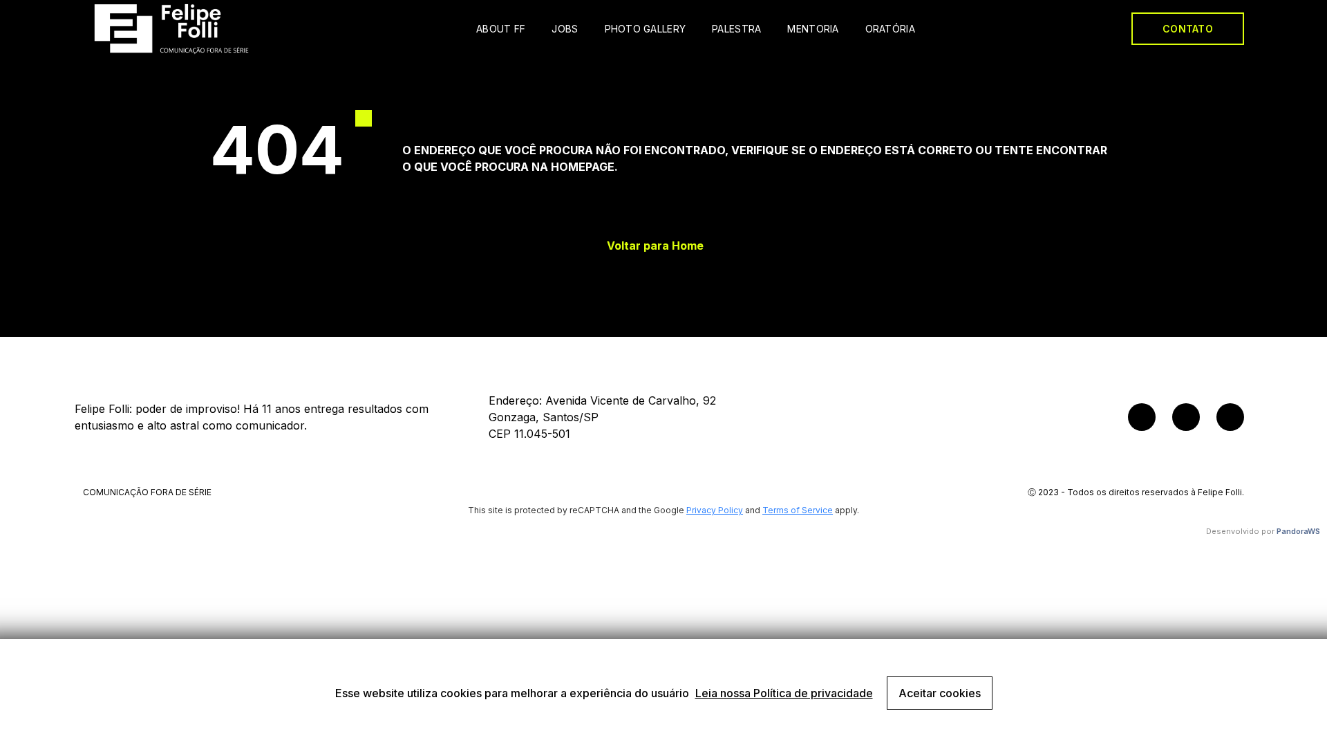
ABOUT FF (500, 29)
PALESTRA (736, 29)
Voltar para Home (655, 245)
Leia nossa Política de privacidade (784, 693)
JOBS (565, 29)
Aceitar (939, 693)
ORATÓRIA (890, 29)
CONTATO (1188, 29)
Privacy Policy (714, 510)
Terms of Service (797, 510)
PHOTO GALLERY (645, 29)
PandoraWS (1298, 531)
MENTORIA (812, 29)
